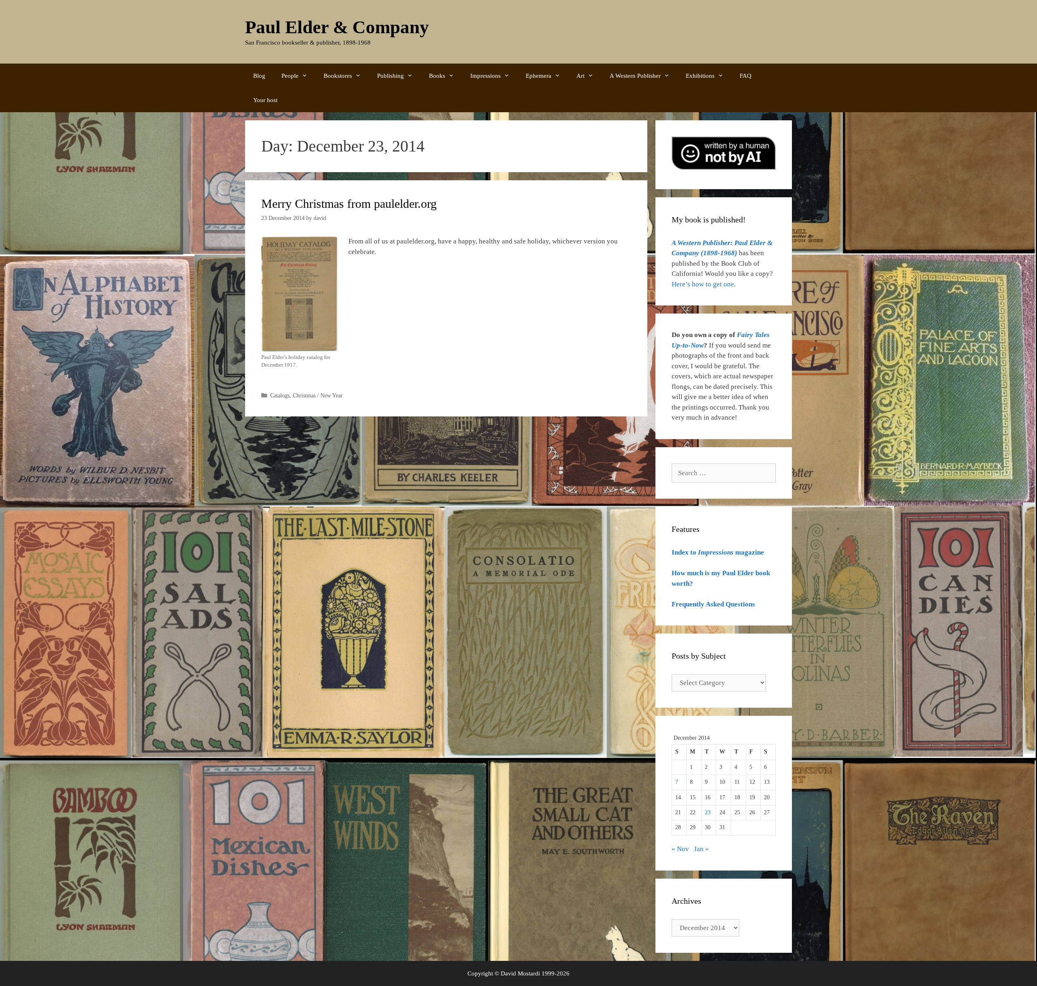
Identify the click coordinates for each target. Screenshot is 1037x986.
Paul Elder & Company (337, 27)
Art (580, 76)
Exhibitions (700, 76)
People (290, 76)
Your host (265, 100)
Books (437, 76)
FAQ (745, 76)
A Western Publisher (635, 76)
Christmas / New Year (318, 395)
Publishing (390, 76)
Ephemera (538, 76)
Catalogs (280, 395)
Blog (259, 76)
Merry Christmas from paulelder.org (349, 203)
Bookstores (338, 76)
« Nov (680, 849)
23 (708, 812)
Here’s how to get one (703, 284)
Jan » (701, 849)
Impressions (485, 76)
